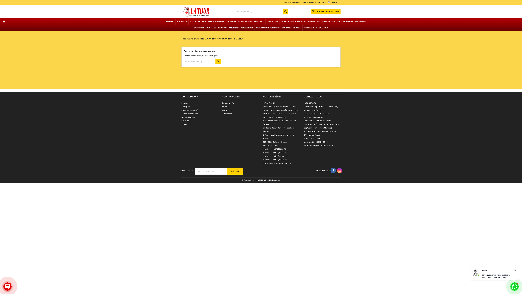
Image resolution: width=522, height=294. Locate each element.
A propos (185, 106)
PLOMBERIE (234, 28)
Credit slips (227, 110)
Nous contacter (188, 117)
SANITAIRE (286, 28)
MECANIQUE (348, 21)
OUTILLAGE (211, 28)
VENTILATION (322, 28)
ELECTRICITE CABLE (198, 21)
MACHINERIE (309, 21)
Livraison (185, 103)
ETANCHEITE (259, 21)
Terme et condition (189, 113)
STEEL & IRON (272, 21)
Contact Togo (313, 96)
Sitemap (185, 121)
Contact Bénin (272, 96)
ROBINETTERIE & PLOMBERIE (268, 28)
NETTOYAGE (199, 28)
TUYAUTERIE (309, 28)
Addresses (227, 113)
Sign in (295, 2)
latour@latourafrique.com (321, 145)
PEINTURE (222, 28)
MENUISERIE (360, 21)
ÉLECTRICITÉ (182, 21)
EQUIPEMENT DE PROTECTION (239, 21)
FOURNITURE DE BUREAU (291, 21)
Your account (231, 96)
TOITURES (297, 28)
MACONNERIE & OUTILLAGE (328, 21)
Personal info (228, 103)
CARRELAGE (170, 21)
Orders (225, 106)
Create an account (308, 2)
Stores (184, 124)
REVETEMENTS (247, 28)
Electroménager (216, 21)
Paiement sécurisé (189, 110)
